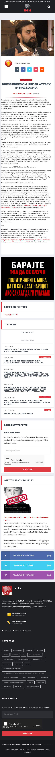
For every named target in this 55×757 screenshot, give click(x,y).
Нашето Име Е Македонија (14, 682)
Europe (15, 655)
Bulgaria (7, 664)
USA (27, 664)
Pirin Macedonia (29, 677)
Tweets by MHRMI (11, 315)
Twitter (18, 630)
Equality (18, 686)
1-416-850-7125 (17, 623)
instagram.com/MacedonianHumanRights (16, 242)
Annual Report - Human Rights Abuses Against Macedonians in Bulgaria (26, 350)
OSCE (6, 655)
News (8, 750)
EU (23, 655)
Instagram (28, 630)
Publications (31, 750)
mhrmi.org (17, 240)
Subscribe (27, 469)
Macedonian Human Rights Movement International (24, 673)
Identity (7, 686)
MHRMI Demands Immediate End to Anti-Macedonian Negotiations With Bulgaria (23, 362)
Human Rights (38, 659)
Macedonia (17, 650)
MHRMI (6, 650)
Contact (27, 752)
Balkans (41, 682)
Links (48, 750)
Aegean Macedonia (11, 677)
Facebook (7, 630)
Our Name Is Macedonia (12, 668)
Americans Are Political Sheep (18, 414)
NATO (31, 682)
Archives (14, 750)
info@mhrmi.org (7, 240)
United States (35, 655)
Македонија (44, 677)
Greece (18, 664)
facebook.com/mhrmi (42, 240)
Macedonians (23, 659)
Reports (40, 750)
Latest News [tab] (27, 332)
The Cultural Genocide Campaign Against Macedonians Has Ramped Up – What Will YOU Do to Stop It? (27, 402)
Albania (40, 650)
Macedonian (8, 659)
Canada (29, 650)
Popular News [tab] (27, 340)
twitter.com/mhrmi (27, 240)
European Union (33, 686)
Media (22, 750)
